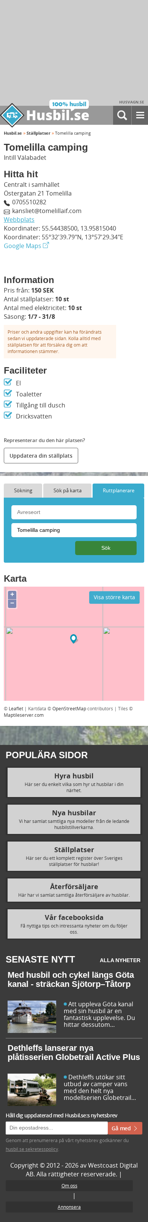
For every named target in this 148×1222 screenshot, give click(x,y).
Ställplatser (38, 133)
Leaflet (16, 708)
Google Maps (23, 246)
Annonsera (69, 1207)
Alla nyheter (120, 960)
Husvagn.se (131, 102)
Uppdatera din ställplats (40, 455)
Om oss (69, 1185)
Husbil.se (13, 133)
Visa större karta (114, 597)
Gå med (122, 1128)
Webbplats (19, 219)
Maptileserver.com (24, 715)
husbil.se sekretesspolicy (32, 1149)
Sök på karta (68, 490)
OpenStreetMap (69, 708)
